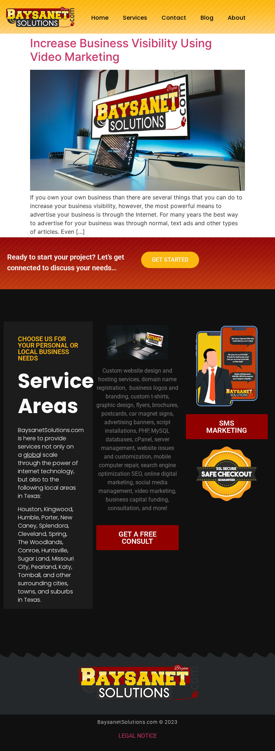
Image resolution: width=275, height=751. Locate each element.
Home (99, 18)
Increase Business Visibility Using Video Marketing (121, 50)
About (237, 18)
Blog (207, 18)
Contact (173, 18)
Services (135, 18)
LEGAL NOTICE (138, 735)
